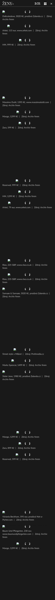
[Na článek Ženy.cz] (8, 3)
